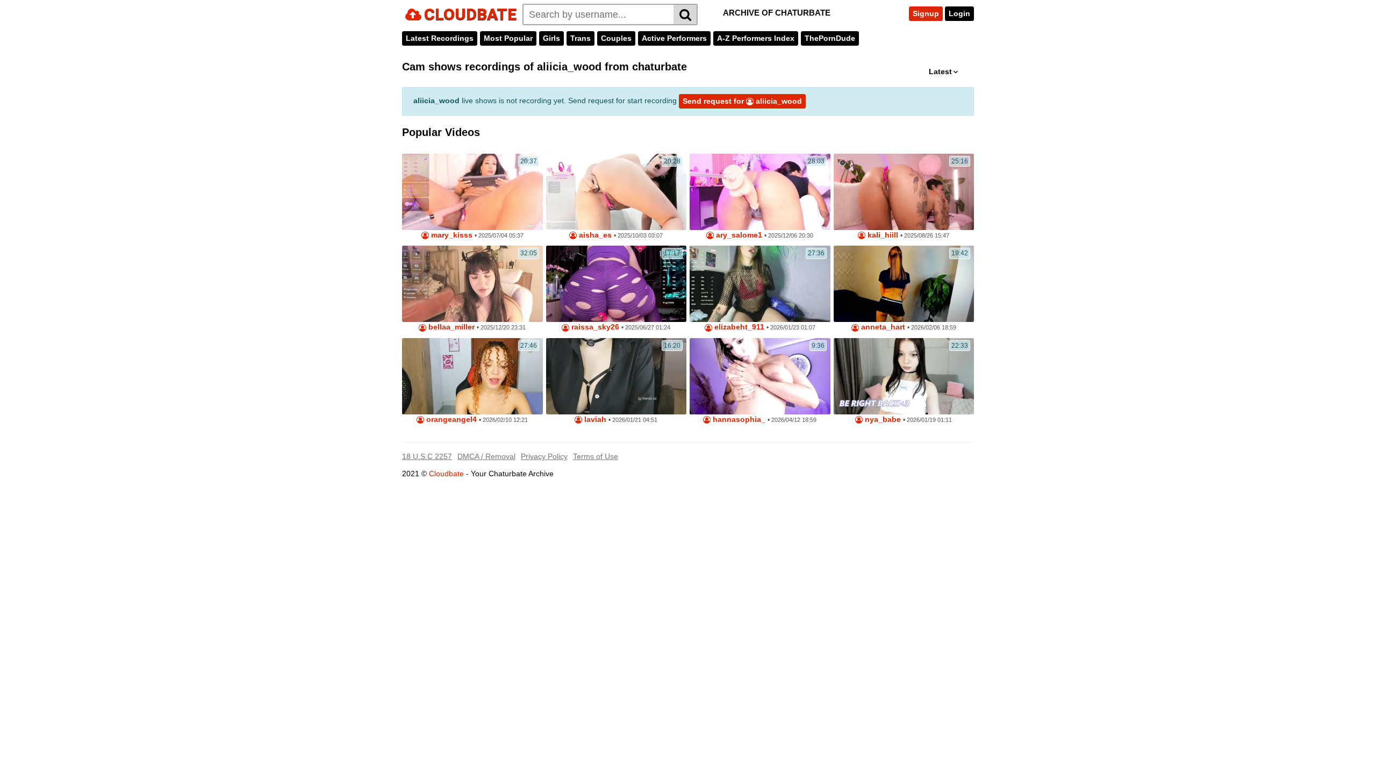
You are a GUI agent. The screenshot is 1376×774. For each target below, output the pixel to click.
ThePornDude (830, 38)
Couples (616, 38)
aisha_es (594, 235)
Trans (580, 38)
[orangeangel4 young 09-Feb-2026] (472, 376)
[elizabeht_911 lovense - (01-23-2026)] (760, 284)
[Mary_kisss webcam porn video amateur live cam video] (472, 192)
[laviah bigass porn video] (616, 376)
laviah (594, 419)
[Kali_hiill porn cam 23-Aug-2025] (904, 192)
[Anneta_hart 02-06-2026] (904, 284)
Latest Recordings (440, 38)
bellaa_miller (450, 327)
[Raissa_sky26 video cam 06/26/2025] (616, 284)
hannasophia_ (738, 419)
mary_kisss (450, 235)
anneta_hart (882, 327)
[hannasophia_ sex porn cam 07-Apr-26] (760, 376)
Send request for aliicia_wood (742, 101)
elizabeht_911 (738, 327)
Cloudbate (446, 473)
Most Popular (508, 38)
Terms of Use (595, 456)
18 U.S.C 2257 (427, 456)
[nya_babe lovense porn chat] (904, 376)
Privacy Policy (544, 456)
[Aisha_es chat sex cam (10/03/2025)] (616, 192)
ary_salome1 (738, 235)
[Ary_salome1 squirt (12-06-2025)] (760, 192)
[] (685, 14)
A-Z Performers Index (755, 38)
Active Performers (674, 38)
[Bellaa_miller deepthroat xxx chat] (472, 284)
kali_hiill (881, 235)
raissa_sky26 (594, 327)
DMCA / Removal (486, 456)
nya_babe (882, 419)
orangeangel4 (450, 419)
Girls (551, 38)
